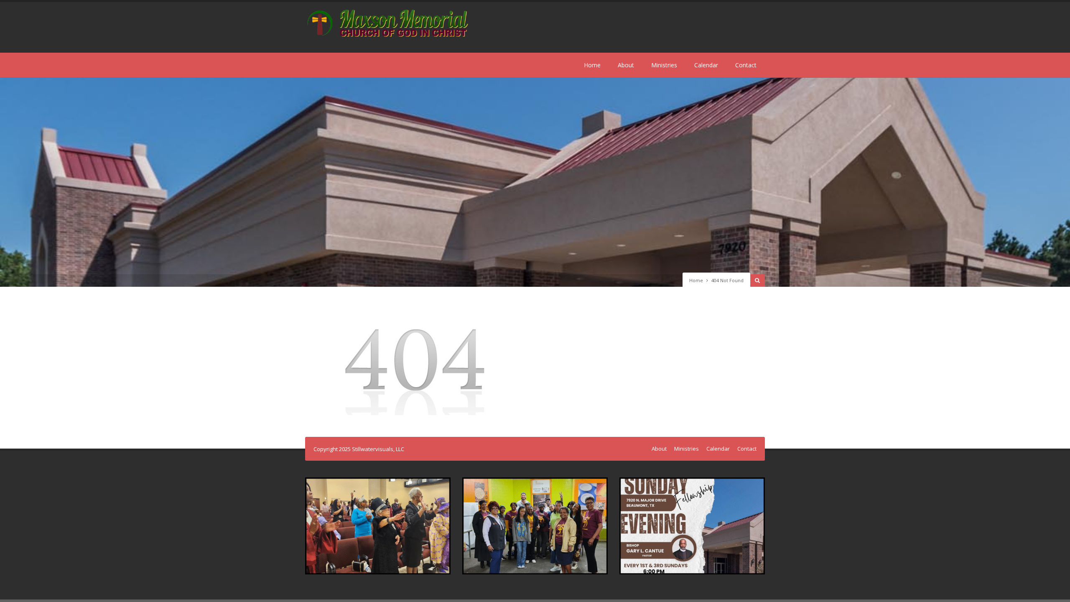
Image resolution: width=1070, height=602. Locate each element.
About (626, 65)
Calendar (706, 65)
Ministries (664, 65)
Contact (746, 65)
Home (592, 65)
